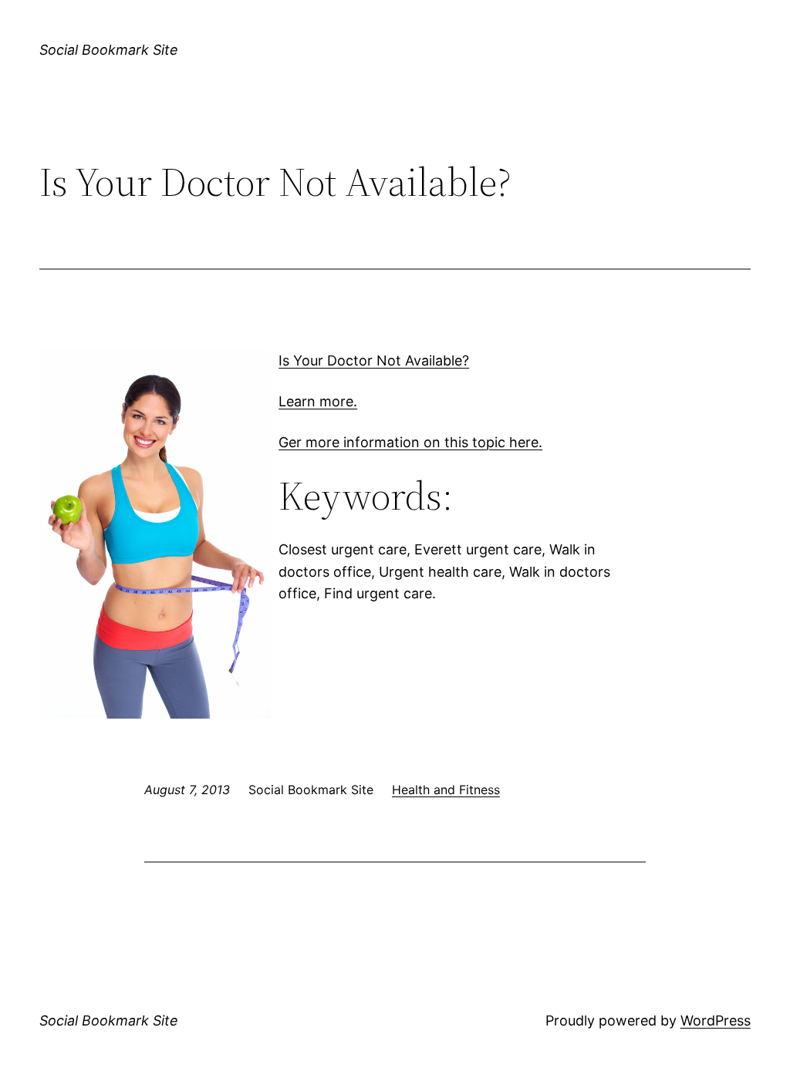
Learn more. (318, 401)
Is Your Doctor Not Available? (374, 360)
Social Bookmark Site (108, 50)
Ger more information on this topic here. (410, 442)
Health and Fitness (446, 789)
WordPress (715, 1020)
